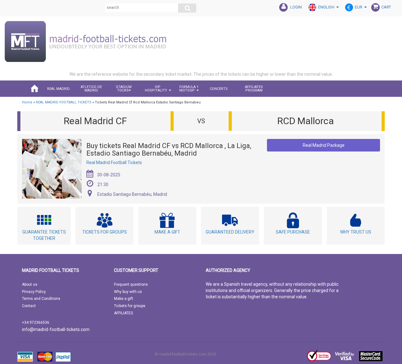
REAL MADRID (58, 89)
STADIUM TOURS (124, 88)
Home (27, 102)
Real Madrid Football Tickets (114, 162)
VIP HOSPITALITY (156, 88)
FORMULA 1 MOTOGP (188, 88)
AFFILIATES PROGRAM (254, 88)
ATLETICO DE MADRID (91, 88)
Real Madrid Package (324, 145)
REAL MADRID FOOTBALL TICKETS (63, 102)
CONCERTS (219, 89)
